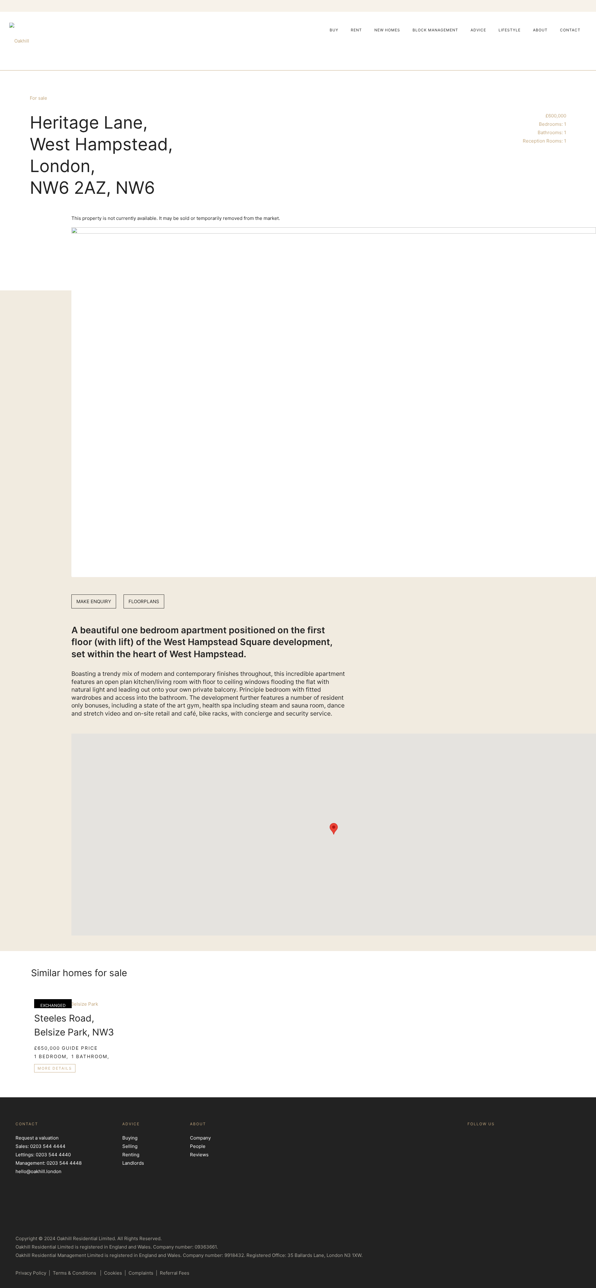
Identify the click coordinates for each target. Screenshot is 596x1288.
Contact (570, 30)
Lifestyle (510, 30)
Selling (130, 1146)
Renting (130, 1155)
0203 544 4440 (53, 1155)
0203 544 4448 (64, 1163)
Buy (334, 30)
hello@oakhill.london (38, 1171)
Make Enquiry (93, 601)
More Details (55, 1068)
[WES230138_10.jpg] (333, 402)
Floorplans (144, 601)
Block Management (435, 30)
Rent (356, 30)
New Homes (387, 30)
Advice (478, 30)
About (540, 30)
